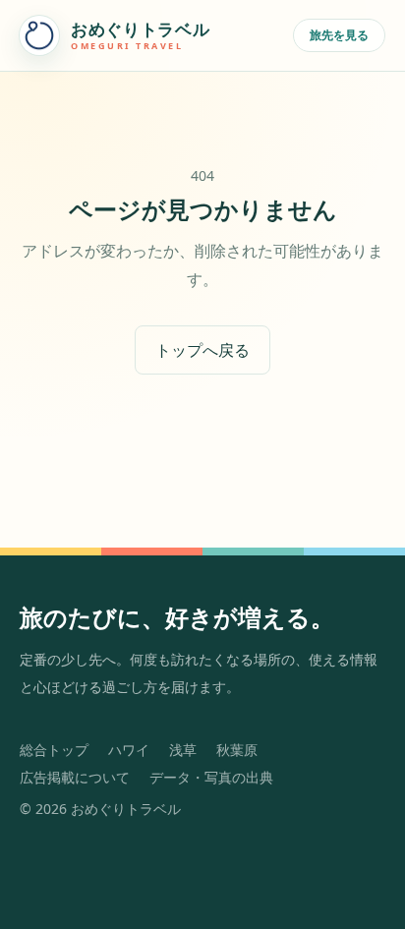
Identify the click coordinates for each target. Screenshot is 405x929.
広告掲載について (75, 777)
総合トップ (54, 749)
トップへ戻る (202, 350)
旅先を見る (339, 35)
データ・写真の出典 (211, 777)
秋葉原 (237, 749)
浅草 (183, 749)
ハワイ (128, 749)
